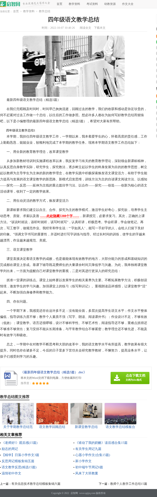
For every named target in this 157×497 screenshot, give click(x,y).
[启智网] (10, 4)
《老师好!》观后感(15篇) (19, 442)
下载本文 (99, 27)
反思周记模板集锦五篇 (18, 461)
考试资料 (92, 4)
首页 (59, 4)
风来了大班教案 (86, 473)
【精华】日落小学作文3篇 (20, 455)
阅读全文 (85, 27)
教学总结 (44, 11)
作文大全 (127, 4)
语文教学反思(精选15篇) (19, 467)
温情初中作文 (11, 473)
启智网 (74, 493)
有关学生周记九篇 (88, 449)
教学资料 (74, 4)
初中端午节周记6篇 (89, 467)
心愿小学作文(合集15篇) (92, 455)
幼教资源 (110, 4)
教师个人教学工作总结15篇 (128, 483)
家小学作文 (83, 461)
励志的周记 (10, 449)
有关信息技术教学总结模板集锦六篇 (36, 483)
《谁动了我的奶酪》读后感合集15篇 (101, 442)
